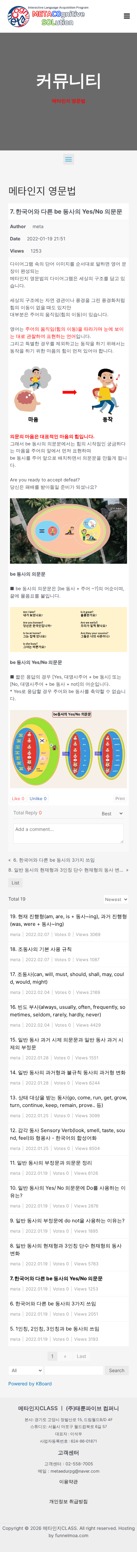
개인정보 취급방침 (68, 1501)
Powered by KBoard (30, 1383)
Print (120, 798)
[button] (68, 159)
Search (116, 1370)
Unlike (38, 798)
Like (18, 798)
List (15, 882)
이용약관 (68, 1481)
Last (81, 1356)
